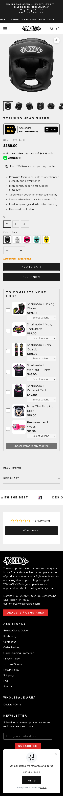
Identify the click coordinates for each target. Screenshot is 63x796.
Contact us (9, 641)
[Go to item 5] (51, 106)
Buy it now (31, 277)
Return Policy (11, 669)
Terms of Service (13, 664)
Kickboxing (9, 636)
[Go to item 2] (19, 106)
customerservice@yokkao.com (21, 603)
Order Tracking (11, 647)
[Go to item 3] (29, 106)
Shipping (8, 675)
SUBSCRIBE (27, 746)
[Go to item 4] (40, 106)
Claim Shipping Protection (18, 653)
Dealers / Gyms (12, 704)
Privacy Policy (11, 658)
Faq (5, 680)
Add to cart (31, 266)
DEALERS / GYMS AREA (26, 612)
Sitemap (8, 686)
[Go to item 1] (8, 106)
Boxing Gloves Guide (15, 630)
